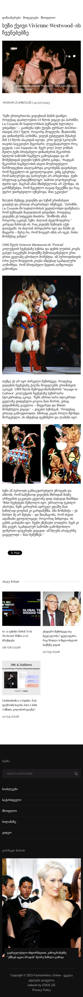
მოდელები (31, 17)
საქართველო (11, 800)
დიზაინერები (11, 17)
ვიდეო (7, 832)
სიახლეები (10, 789)
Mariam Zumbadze (17, 102)
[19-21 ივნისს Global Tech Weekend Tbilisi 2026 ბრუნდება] (21, 608)
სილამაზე (9, 821)
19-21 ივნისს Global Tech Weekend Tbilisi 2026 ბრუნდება (17, 636)
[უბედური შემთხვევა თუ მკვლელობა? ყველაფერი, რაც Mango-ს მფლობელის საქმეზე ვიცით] (62, 608)
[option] (41, 911)
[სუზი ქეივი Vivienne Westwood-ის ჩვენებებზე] (41, 66)
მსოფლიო (48, 17)
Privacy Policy (41, 990)
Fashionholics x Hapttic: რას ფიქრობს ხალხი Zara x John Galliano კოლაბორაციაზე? (19, 705)
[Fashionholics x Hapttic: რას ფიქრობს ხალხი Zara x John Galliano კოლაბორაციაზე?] (21, 678)
